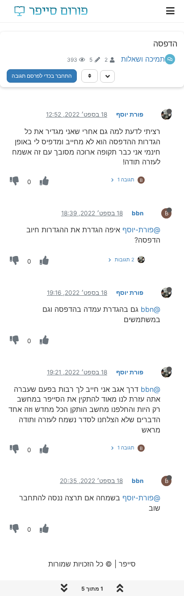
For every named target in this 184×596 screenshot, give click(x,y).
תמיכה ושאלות (143, 59)
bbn (137, 213)
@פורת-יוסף (141, 229)
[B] (159, 212)
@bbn (150, 309)
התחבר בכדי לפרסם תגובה (42, 75)
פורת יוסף (129, 114)
